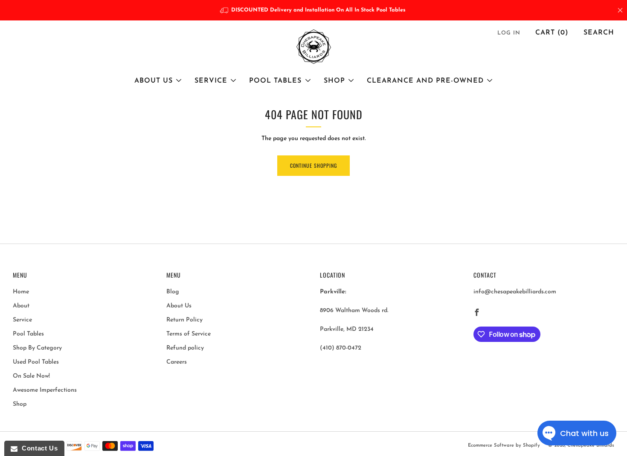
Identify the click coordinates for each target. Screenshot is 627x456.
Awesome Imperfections (45, 390)
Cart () (552, 32)
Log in (508, 33)
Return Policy (184, 320)
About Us (153, 80)
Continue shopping (313, 165)
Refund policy (185, 348)
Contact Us (37, 448)
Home (21, 292)
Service (210, 80)
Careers (176, 362)
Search (598, 32)
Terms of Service (188, 334)
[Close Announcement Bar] (620, 10)
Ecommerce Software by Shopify (504, 445)
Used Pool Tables (36, 362)
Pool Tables (275, 80)
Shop (334, 80)
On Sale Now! (31, 376)
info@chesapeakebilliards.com (514, 292)
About (21, 306)
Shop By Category (37, 348)
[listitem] (314, 10)
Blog (172, 292)
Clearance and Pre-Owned (425, 80)
